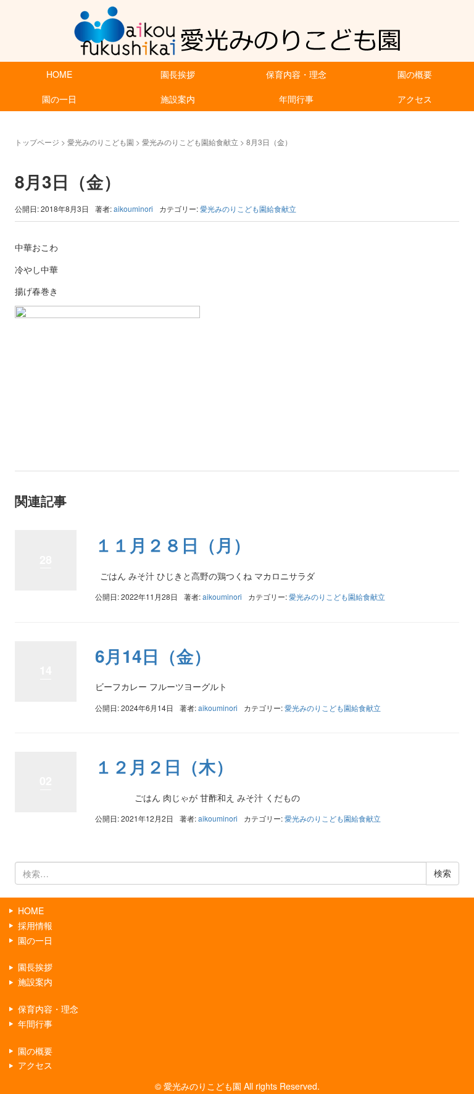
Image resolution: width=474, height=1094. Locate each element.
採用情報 (35, 925)
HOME (59, 74)
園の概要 (414, 74)
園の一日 (59, 99)
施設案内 (177, 99)
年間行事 (296, 99)
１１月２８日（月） (173, 544)
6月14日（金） (153, 655)
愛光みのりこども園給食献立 (190, 142)
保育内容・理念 (296, 74)
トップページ (37, 142)
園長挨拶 (177, 74)
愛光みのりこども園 (100, 142)
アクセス (414, 99)
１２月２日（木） (164, 766)
